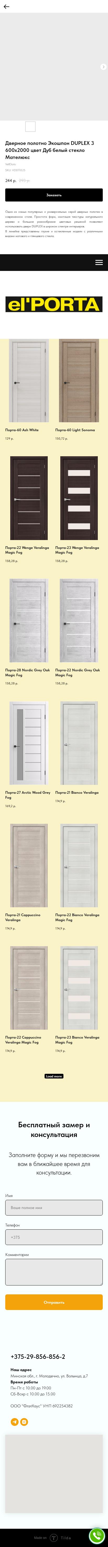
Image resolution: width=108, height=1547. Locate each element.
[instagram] (24, 1422)
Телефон (12, 1225)
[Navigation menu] (99, 262)
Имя (9, 1195)
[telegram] (15, 1422)
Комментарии (17, 1254)
